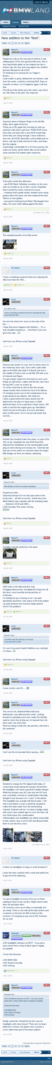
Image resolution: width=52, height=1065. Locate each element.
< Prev (4, 43)
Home (6, 22)
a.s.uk (13, 299)
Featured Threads (9, 26)
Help (49, 1058)
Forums (16, 22)
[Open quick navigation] (49, 33)
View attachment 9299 (12, 642)
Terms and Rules (45, 1062)
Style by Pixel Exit (7, 1062)
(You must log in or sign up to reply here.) (37, 1043)
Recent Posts (24, 26)
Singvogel (15, 933)
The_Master (15, 268)
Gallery (26, 22)
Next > (27, 43)
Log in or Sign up (41, 2)
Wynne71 (14, 50)
